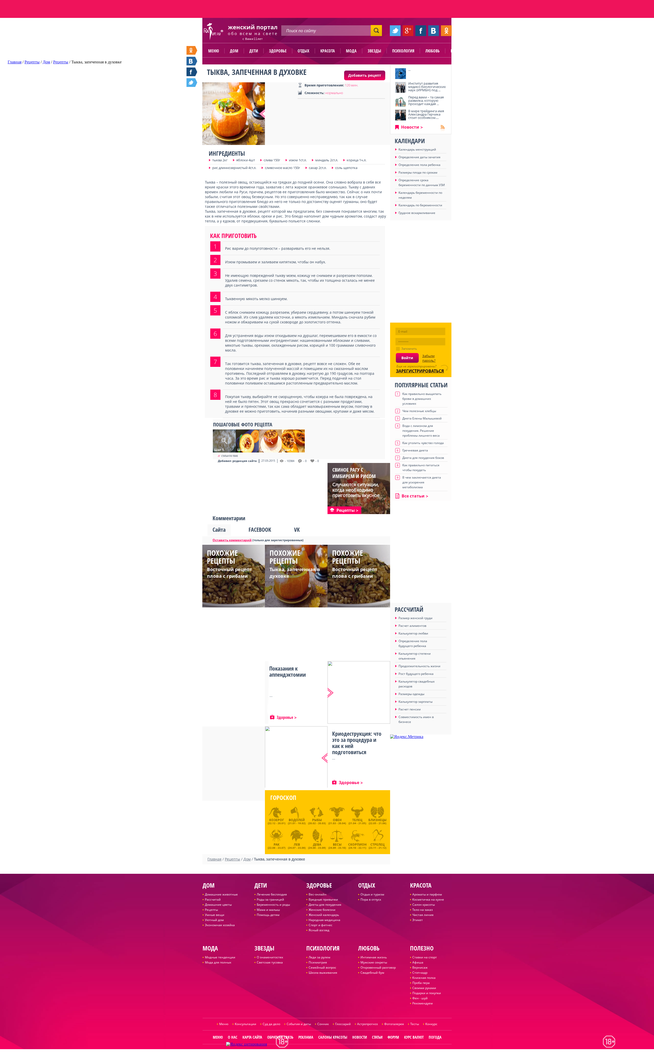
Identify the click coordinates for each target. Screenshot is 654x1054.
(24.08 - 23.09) (317, 845)
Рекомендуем (422, 1003)
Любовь (432, 51)
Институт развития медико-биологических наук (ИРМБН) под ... (427, 86)
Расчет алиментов (412, 626)
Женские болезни (322, 910)
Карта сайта (252, 1037)
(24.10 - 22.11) (357, 845)
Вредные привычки (323, 899)
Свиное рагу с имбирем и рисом (354, 473)
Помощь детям (268, 915)
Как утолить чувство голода (423, 443)
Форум (393, 1037)
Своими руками (424, 988)
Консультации (245, 1024)
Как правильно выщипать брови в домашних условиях (421, 399)
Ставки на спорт (424, 957)
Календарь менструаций (417, 149)
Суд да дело (271, 1024)
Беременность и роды (273, 904)
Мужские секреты (373, 962)
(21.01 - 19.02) (297, 821)
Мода (351, 51)
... (409, 69)
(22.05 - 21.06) (377, 821)
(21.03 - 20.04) (337, 821)
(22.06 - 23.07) (276, 845)
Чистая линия (423, 915)
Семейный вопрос (322, 967)
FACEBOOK (260, 529)
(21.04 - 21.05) (357, 821)
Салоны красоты (332, 1037)
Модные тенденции (220, 957)
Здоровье (278, 51)
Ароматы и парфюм (427, 894)
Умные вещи (214, 915)
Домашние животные (221, 894)
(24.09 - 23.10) (337, 845)
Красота (327, 51)
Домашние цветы (218, 904)
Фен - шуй (420, 998)
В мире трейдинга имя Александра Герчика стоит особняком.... (426, 114)
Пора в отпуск (370, 899)
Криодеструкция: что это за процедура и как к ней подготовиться (356, 743)
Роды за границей (270, 899)
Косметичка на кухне (428, 899)
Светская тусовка (270, 962)
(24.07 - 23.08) (297, 845)
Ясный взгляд (319, 930)
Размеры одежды (411, 694)
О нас (232, 1037)
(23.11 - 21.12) (377, 845)
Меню (213, 51)
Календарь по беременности (420, 205)
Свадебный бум (372, 972)
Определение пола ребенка (419, 165)
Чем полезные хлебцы (419, 411)
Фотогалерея (394, 1024)
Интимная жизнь (373, 957)
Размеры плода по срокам (418, 172)
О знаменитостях (270, 957)
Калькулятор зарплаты (416, 701)
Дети (253, 51)
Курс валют (414, 1037)
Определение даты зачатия (419, 157)
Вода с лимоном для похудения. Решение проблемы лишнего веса (421, 431)
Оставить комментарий (232, 540)
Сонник (323, 1024)
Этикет (417, 920)
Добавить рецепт (364, 75)
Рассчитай (213, 899)
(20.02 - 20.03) (317, 821)
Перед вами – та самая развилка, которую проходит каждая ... (426, 100)
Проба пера (421, 983)
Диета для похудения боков (423, 458)
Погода (435, 1037)
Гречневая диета (415, 450)
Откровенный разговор (378, 967)
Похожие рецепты (222, 557)
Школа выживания (323, 972)
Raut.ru (310, 1052)
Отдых (303, 51)
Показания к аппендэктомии (287, 671)
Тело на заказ (422, 910)
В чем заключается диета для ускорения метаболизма (421, 482)
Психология (403, 51)
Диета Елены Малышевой (422, 418)
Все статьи (413, 496)
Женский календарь (324, 915)
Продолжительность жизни (419, 666)
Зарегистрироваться (420, 371)
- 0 (305, 461)
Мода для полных (218, 962)
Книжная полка (424, 978)
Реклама (305, 1037)
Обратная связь (280, 1037)
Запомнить (409, 348)
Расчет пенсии (410, 709)
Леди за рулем (319, 957)
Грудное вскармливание (417, 213)
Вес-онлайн (317, 894)
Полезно (458, 51)
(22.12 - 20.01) (276, 821)
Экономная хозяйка (220, 925)
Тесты (414, 1024)
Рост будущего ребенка (416, 674)
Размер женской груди (416, 618)
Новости (410, 127)
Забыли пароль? (429, 358)
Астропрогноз (367, 1024)
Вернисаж (420, 967)
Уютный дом (214, 920)
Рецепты (211, 910)
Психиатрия (318, 962)
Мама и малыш (268, 910)
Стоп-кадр (419, 972)
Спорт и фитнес (320, 925)
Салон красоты (423, 904)
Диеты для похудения (325, 904)
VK (297, 529)
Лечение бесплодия (272, 894)
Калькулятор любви (413, 633)
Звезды (374, 51)
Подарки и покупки (426, 993)
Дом (234, 51)
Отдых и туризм (372, 894)
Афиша (417, 962)
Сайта (219, 529)
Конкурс (431, 1024)
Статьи (377, 1037)
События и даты (299, 1024)
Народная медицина (324, 920)
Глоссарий (343, 1024)
